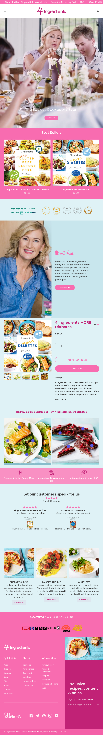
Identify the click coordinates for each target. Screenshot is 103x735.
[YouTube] (56, 716)
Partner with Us (29, 681)
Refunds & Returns (50, 684)
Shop (6, 665)
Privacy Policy (48, 665)
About (6, 685)
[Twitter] (38, 716)
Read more (60, 399)
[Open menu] (7, 11)
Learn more (65, 287)
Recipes (7, 669)
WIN (5, 681)
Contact (7, 689)
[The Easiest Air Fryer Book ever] (73, 524)
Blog (6, 677)
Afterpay (46, 680)
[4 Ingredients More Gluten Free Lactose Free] (27, 163)
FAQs (44, 688)
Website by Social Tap (57, 732)
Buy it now (77, 369)
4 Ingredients (10, 732)
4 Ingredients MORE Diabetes (73, 324)
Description (60, 378)
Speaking (27, 677)
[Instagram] (50, 716)
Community (28, 673)
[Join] (96, 705)
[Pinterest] (44, 716)
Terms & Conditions (47, 670)
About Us (27, 665)
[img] (51, 498)
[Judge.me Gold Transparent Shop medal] (46, 211)
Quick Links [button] (10, 658)
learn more (19, 602)
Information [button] (49, 658)
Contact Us (28, 685)
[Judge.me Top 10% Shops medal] (88, 211)
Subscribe (8, 693)
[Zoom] (8, 367)
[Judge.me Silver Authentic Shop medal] (67, 211)
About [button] (26, 658)
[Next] (95, 166)
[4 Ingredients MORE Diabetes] (76, 163)
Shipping (45, 676)
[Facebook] (31, 716)
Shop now (51, 118)
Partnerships (28, 669)
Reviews (7, 673)
